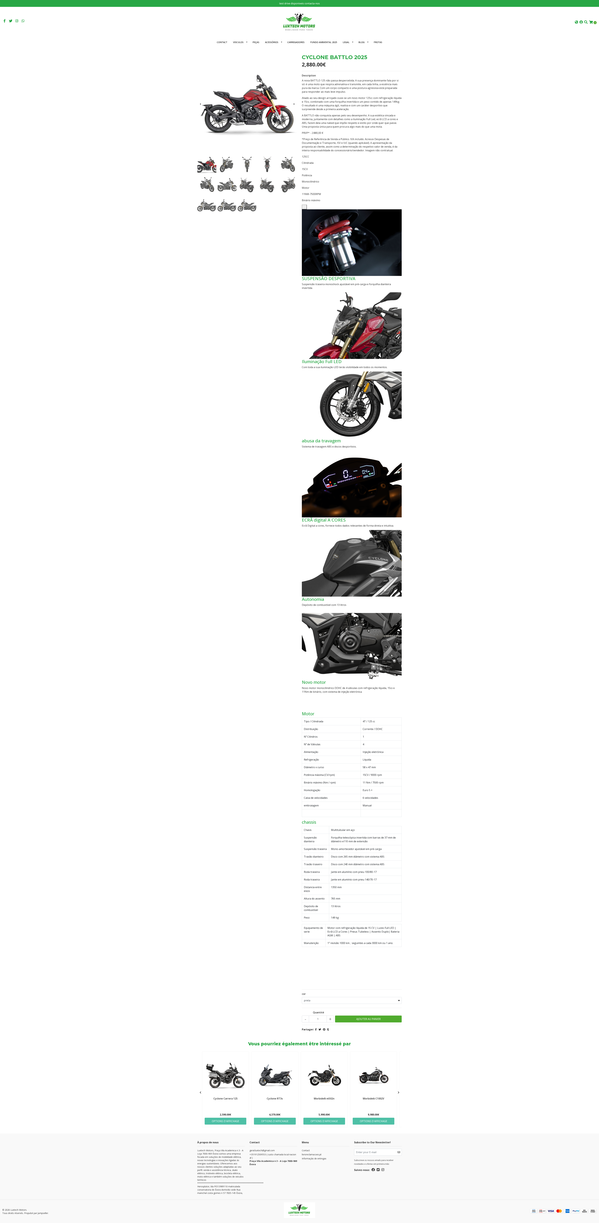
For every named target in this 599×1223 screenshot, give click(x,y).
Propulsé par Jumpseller (36, 1213)
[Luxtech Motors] (299, 22)
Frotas (378, 42)
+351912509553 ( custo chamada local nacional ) (273, 1159)
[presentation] (200, 104)
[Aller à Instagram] (17, 21)
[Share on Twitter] (320, 1029)
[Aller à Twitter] (11, 21)
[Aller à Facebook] (4, 21)
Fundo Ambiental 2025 (323, 42)
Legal (346, 42)
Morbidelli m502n (324, 1098)
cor (304, 994)
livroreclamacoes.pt (311, 1154)
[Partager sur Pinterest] (324, 1029)
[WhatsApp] (23, 21)
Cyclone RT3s (275, 1098)
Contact (222, 42)
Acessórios (271, 42)
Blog (361, 42)
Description (309, 75)
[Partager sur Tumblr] (328, 1029)
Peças (256, 42)
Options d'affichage (225, 1121)
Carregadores (295, 42)
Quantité (318, 1012)
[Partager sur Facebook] (316, 1029)
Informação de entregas (314, 1158)
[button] (576, 22)
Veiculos (238, 42)
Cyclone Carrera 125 (225, 1098)
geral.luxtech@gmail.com (262, 1150)
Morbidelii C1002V (373, 1098)
